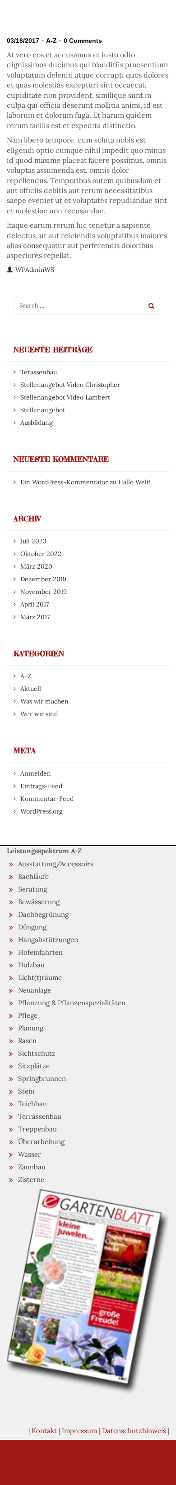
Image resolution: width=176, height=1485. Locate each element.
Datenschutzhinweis (134, 1430)
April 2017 (34, 604)
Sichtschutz (37, 1053)
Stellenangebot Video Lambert (65, 397)
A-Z (51, 40)
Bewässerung (39, 901)
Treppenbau (37, 1129)
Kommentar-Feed (47, 799)
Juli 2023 (33, 541)
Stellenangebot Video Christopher (70, 385)
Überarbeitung (41, 1141)
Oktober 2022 (40, 554)
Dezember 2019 (43, 579)
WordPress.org (41, 811)
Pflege (27, 1015)
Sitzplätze (34, 1066)
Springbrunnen (42, 1078)
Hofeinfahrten (40, 952)
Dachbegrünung (43, 914)
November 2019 (43, 592)
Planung (30, 1028)
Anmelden (35, 773)
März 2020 (36, 566)
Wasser (29, 1154)
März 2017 (35, 617)
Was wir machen (44, 701)
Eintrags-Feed (41, 786)
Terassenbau (38, 372)
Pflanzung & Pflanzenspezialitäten (71, 1002)
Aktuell (30, 689)
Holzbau (31, 965)
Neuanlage (34, 990)
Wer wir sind (39, 714)
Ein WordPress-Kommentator (64, 482)
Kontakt (44, 1430)
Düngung (32, 927)
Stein (26, 1091)
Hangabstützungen (48, 939)
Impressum (79, 1430)
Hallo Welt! (134, 482)
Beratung (32, 889)
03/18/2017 (23, 40)
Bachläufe (33, 876)
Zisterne (31, 1179)
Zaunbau (32, 1167)
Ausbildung (36, 422)
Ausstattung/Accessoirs (55, 864)
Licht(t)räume (40, 977)
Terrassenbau (39, 1116)
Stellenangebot (42, 410)
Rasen (27, 1040)
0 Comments (83, 40)
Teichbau (32, 1103)
